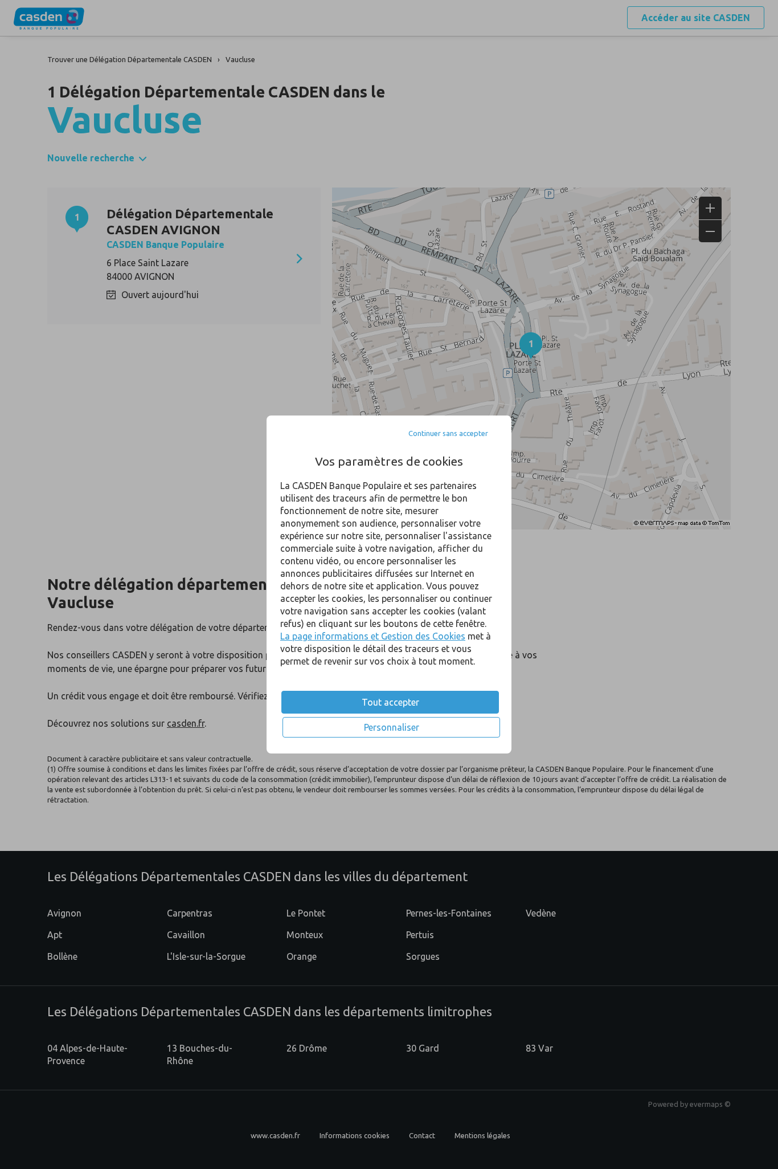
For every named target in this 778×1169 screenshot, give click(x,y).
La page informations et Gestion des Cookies (372, 636)
